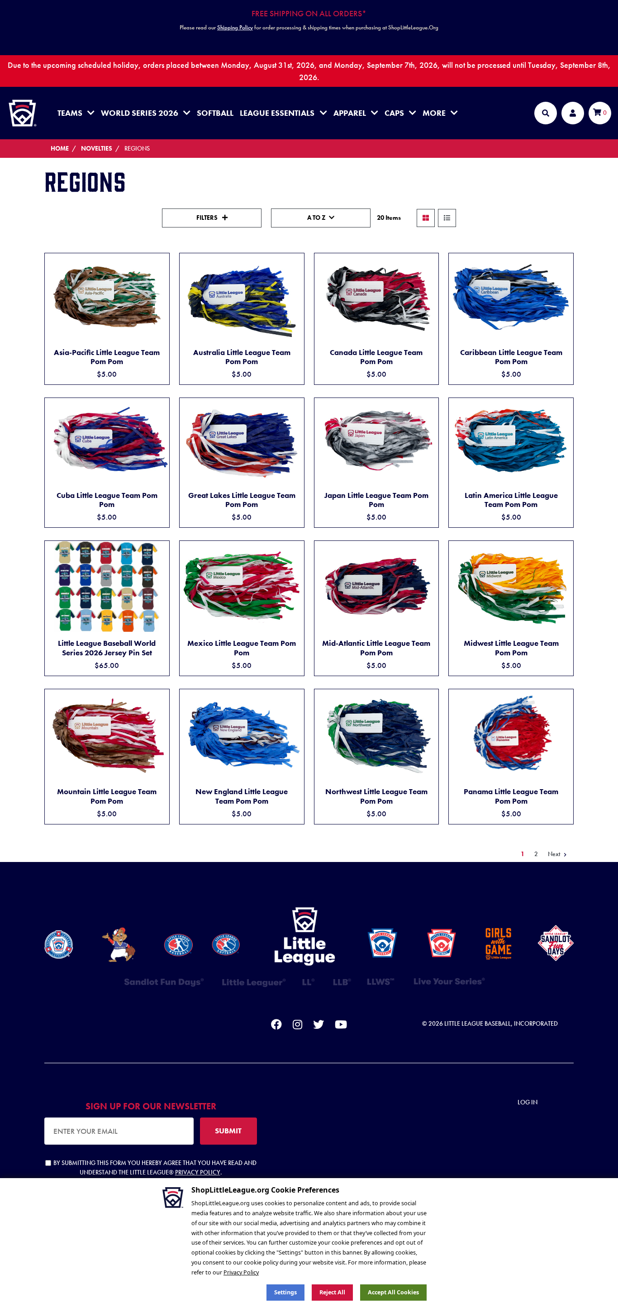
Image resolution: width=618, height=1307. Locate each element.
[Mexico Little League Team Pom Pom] (242, 586)
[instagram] (297, 1026)
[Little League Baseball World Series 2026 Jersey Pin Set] (107, 586)
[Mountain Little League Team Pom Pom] (107, 735)
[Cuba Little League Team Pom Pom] (107, 441)
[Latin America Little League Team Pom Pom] (511, 441)
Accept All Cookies (393, 1292)
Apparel (349, 113)
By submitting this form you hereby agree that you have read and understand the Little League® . (155, 1167)
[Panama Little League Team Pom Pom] (511, 735)
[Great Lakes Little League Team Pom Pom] (242, 441)
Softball (215, 113)
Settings (285, 1292)
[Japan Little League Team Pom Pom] (376, 441)
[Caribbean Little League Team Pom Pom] (511, 297)
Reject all (332, 1292)
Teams (69, 113)
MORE (434, 113)
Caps (394, 113)
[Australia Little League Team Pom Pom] (242, 297)
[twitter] (318, 1026)
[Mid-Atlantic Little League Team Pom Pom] (376, 586)
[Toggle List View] (447, 218)
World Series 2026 (139, 113)
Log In (527, 1102)
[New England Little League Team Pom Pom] (242, 735)
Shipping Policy (235, 27)
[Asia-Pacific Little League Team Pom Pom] (107, 297)
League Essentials (277, 113)
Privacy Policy (197, 1172)
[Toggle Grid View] (426, 218)
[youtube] (340, 1026)
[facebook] (276, 1026)
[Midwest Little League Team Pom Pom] (511, 587)
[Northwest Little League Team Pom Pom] (376, 735)
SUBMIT (228, 1131)
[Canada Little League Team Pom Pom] (376, 297)
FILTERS (207, 217)
